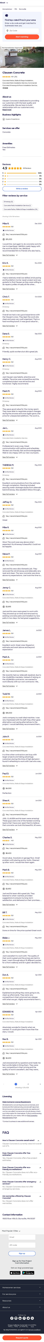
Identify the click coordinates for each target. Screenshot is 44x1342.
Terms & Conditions (34, 1330)
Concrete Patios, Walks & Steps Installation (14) (20, 209)
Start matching (22, 37)
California (16, 1325)
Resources (6, 1301)
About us (6, 1307)
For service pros (9, 1294)
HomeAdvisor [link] (7, 9)
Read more (6, 110)
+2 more (5, 88)
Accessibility (32, 1326)
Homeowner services (11, 1288)
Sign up (22, 1253)
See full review (8, 255)
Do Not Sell (23, 1325)
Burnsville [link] (22, 9)
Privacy (10, 1325)
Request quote (22, 1338)
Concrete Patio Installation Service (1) (17, 205)
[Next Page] (40, 1084)
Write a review (22, 189)
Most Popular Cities (10, 1231)
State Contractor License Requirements (16, 1102)
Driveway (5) (8, 202)
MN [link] (16, 9)
